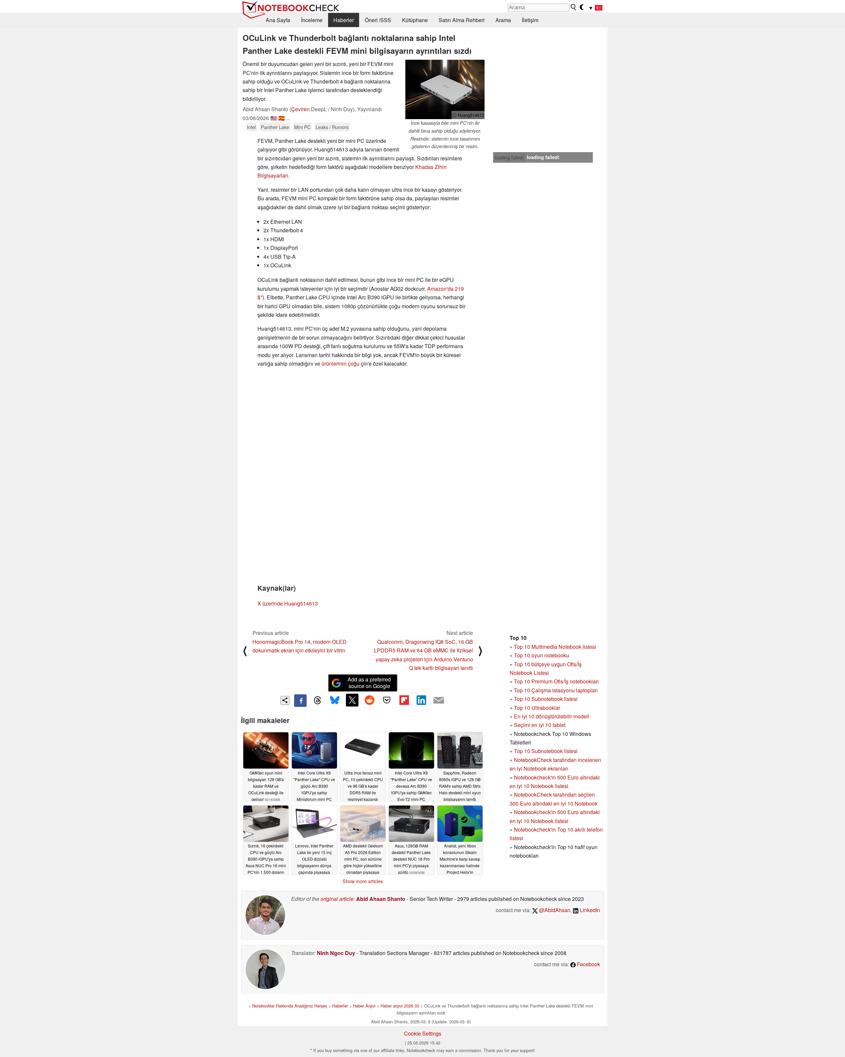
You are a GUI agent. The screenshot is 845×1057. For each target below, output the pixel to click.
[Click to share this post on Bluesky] (334, 700)
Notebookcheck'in (535, 812)
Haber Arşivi (364, 1006)
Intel (251, 126)
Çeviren (300, 109)
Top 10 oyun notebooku (541, 655)
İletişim (530, 20)
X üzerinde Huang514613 (287, 603)
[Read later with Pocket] (387, 700)
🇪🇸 (281, 118)
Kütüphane (415, 20)
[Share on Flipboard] (404, 700)
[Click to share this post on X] (352, 700)
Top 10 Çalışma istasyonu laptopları (556, 690)
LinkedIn (589, 910)
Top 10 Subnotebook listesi (546, 699)
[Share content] (285, 700)
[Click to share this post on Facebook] (300, 700)
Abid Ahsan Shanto (380, 899)
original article (337, 899)
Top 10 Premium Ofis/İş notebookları (556, 681)
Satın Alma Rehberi (462, 20)
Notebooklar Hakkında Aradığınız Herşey (289, 1006)
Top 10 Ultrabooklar (537, 707)
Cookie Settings (422, 1033)
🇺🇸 (273, 118)
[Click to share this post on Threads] (317, 700)
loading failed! (509, 157)
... (288, 118)
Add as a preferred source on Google (369, 683)
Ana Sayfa (278, 20)
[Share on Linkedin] (421, 700)
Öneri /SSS (378, 20)
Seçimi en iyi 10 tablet (539, 725)
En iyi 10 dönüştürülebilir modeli (551, 716)
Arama (503, 20)
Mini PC (302, 126)
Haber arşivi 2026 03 (400, 1006)
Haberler (343, 20)
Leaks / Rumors (332, 126)
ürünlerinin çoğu (340, 363)
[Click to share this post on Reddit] (369, 700)
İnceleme (311, 20)
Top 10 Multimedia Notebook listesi (555, 646)
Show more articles (363, 881)
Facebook (588, 964)
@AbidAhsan (554, 910)
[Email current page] (438, 700)
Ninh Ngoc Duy (336, 953)
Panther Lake (275, 126)
